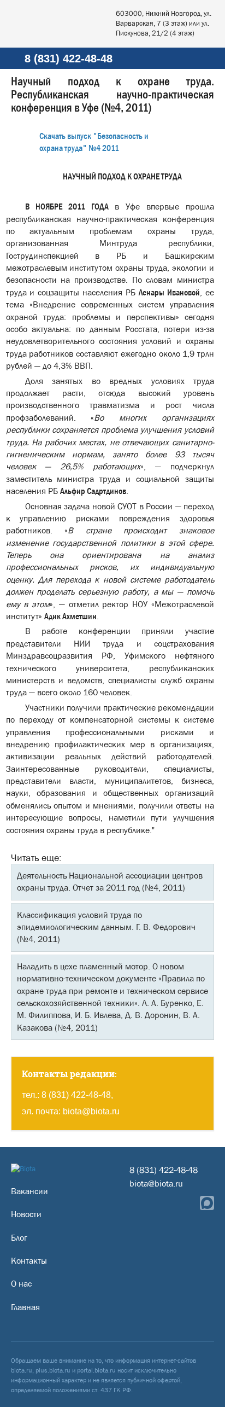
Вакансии (29, 1191)
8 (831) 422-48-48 (68, 59)
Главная (25, 1307)
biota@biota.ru (91, 1111)
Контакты (29, 1260)
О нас (21, 1283)
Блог (19, 1237)
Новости (26, 1214)
